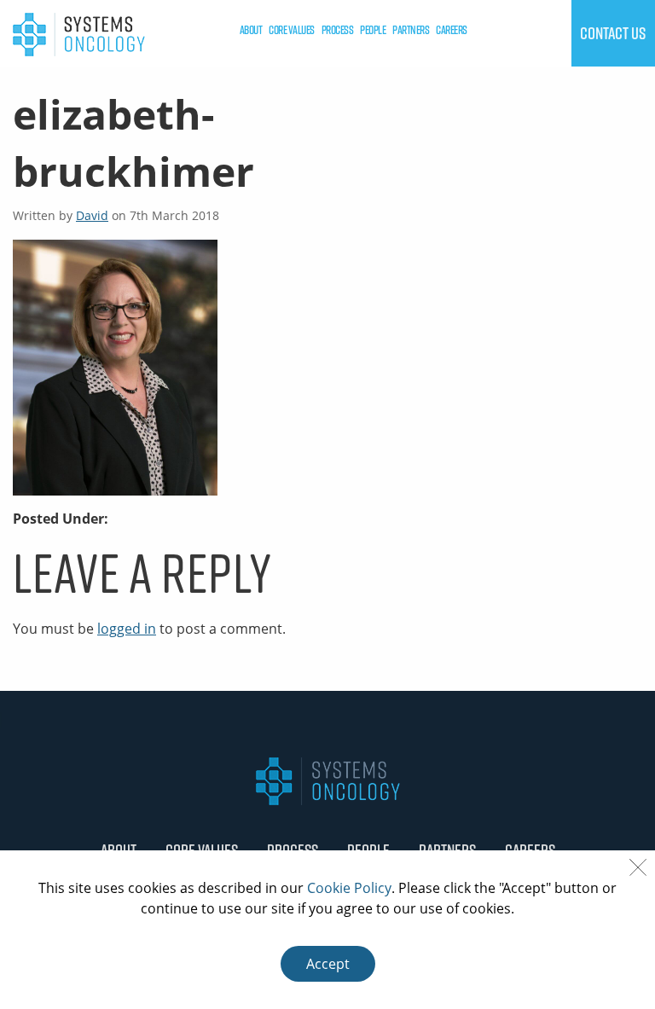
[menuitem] (251, 29)
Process (338, 29)
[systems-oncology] (79, 33)
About (251, 29)
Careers (451, 29)
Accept (328, 963)
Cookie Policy (349, 888)
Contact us (613, 33)
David (92, 215)
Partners (410, 29)
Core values (292, 29)
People (372, 29)
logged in (126, 628)
